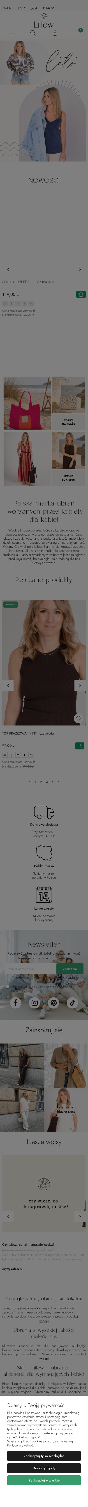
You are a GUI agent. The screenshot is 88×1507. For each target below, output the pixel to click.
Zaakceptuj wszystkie (44, 1480)
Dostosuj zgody (44, 1468)
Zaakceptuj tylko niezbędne (44, 1455)
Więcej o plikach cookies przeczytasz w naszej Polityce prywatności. (40, 1443)
